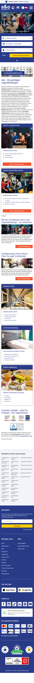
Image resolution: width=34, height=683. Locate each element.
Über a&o (4, 571)
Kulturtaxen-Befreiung (10, 316)
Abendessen (8, 401)
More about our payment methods (9, 635)
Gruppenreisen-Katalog (10, 315)
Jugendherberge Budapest (5, 485)
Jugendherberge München (14, 489)
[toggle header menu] (31, 8)
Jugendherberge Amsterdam (5, 462)
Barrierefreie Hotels (23, 546)
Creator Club (5, 557)
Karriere (4, 560)
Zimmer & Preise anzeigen (21, 55)
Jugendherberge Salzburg (26, 457)
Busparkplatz (8, 155)
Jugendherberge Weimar (25, 472)
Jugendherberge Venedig (25, 465)
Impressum (5, 554)
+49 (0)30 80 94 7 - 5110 (26, 436)
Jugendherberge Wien (25, 476)
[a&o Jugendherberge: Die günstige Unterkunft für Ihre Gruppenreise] (17, 137)
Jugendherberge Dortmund (5, 489)
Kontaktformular (16, 434)
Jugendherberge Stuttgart (26, 461)
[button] (17, 1)
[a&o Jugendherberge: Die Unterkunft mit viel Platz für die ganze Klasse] (17, 182)
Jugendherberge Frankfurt (14, 458)
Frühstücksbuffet (9, 157)
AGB (3, 543)
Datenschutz (5, 546)
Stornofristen (8, 318)
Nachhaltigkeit (22, 543)
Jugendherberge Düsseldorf (5, 496)
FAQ (3, 549)
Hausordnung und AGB (10, 320)
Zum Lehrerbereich (24, 246)
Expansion (5, 551)
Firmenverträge (6, 565)
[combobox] (17, 38)
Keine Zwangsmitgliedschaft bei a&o (14, 153)
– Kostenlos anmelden (19, 1)
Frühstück (7, 396)
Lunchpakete (8, 397)
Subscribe (17, 526)
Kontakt (4, 562)
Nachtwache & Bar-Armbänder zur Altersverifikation (17, 202)
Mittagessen (8, 399)
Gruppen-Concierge (10, 204)
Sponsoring (21, 549)
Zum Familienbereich (24, 278)
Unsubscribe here (27, 529)
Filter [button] (4, 55)
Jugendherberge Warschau (26, 469)
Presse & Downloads (7, 568)
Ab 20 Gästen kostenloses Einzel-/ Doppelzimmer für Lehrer (17, 199)
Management (5, 573)
